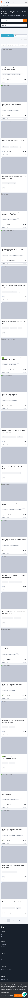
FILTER (8, 35)
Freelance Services (4, 979)
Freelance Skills (4, 981)
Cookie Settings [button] (9, 995)
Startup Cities (3, 971)
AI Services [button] (4, 45)
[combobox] (11, 20)
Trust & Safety (4, 946)
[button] (25, 2)
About (2, 934)
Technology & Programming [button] (12, 45)
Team (2, 936)
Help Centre (3, 949)
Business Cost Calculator (6, 969)
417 (19, 920)
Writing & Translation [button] (23, 45)
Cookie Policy (6, 992)
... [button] (20, 110)
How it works (3, 944)
